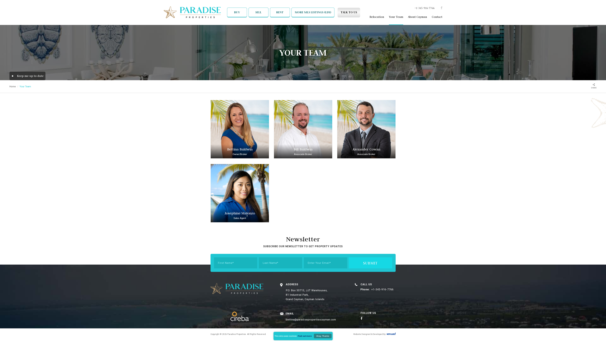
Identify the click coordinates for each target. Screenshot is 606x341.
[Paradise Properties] (192, 12)
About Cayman (417, 17)
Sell (258, 12)
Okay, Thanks (322, 336)
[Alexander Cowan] (366, 129)
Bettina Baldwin (239, 149)
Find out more (305, 336)
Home (12, 86)
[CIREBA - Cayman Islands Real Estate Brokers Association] (240, 316)
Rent (280, 12)
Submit (370, 263)
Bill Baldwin (303, 149)
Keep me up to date (30, 76)
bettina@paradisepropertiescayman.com (311, 319)
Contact (437, 17)
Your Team (396, 17)
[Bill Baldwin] (303, 129)
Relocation (377, 17)
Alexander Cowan (366, 149)
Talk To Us (349, 12)
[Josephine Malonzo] (240, 193)
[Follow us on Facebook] (441, 8)
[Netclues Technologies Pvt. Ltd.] (391, 334)
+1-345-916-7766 (424, 8)
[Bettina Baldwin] (240, 129)
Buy (237, 12)
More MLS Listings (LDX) (313, 12)
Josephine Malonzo (239, 213)
